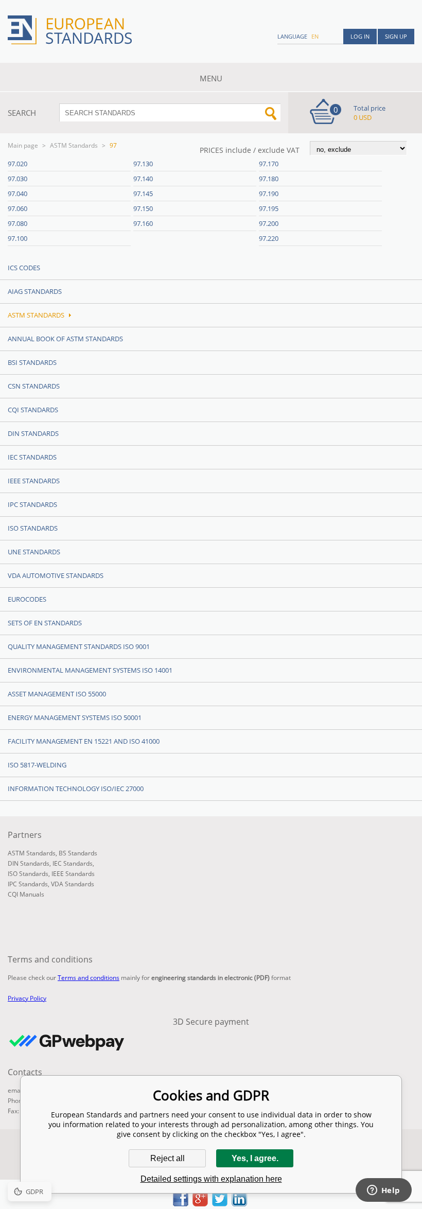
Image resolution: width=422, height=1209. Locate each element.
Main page (23, 145)
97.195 (268, 208)
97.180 (268, 178)
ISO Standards (33, 528)
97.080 (17, 223)
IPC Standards (32, 504)
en (315, 36)
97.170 (268, 163)
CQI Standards (33, 409)
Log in (360, 36)
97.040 (17, 193)
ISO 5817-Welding (37, 764)
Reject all (167, 1158)
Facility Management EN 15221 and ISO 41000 (84, 741)
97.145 (143, 193)
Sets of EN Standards (45, 622)
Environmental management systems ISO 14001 (90, 670)
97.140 (143, 178)
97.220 (268, 238)
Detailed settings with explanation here (211, 1179)
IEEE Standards (34, 480)
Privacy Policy (27, 998)
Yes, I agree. (255, 1158)
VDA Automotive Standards (55, 575)
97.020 (17, 163)
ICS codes (24, 267)
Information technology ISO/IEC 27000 (76, 788)
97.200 (268, 223)
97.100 (17, 238)
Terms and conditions (88, 977)
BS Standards (78, 853)
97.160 (143, 223)
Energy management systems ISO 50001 (75, 717)
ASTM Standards (74, 145)
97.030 (17, 178)
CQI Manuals (26, 894)
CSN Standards (34, 386)
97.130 (143, 163)
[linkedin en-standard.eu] (239, 1203)
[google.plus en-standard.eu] (200, 1203)
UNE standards (34, 551)
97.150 (143, 208)
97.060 (17, 208)
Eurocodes (27, 599)
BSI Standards (32, 362)
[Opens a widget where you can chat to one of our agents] (383, 1191)
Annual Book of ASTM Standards (65, 338)
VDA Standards (72, 884)
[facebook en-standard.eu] (180, 1203)
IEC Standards (32, 457)
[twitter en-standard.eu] (219, 1203)
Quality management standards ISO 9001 (79, 646)
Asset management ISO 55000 (57, 693)
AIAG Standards (35, 291)
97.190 (268, 193)
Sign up (396, 36)
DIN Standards (33, 433)
